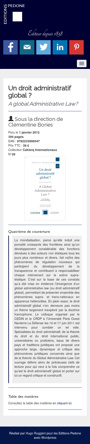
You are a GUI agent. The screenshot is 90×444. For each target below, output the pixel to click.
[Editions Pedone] (45, 14)
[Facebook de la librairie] (11, 47)
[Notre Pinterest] (77, 47)
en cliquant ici (62, 403)
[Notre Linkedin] (60, 47)
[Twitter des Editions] (44, 47)
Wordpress (48, 437)
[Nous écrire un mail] (27, 47)
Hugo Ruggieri (36, 433)
